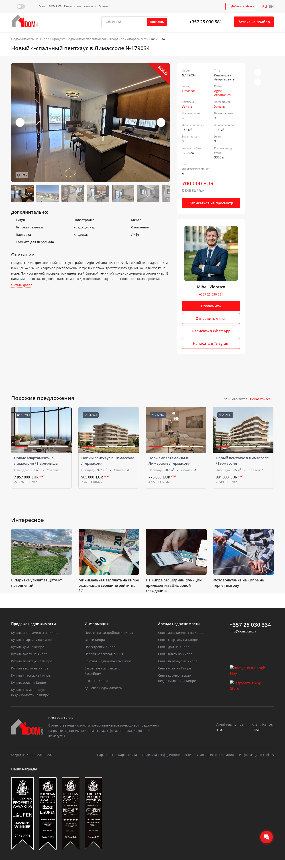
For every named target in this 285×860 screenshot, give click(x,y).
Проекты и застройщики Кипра (109, 632)
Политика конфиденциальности (166, 755)
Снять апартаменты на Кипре (181, 632)
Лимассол (99, 39)
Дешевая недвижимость (103, 688)
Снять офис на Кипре (174, 668)
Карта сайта (127, 755)
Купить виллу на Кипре (29, 654)
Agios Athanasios (222, 93)
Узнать (187, 106)
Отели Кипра (95, 640)
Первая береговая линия (104, 654)
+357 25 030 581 (205, 22)
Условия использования (215, 755)
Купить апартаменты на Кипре (35, 632)
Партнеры (105, 755)
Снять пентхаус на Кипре (177, 661)
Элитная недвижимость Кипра (108, 661)
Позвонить (211, 306)
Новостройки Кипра (100, 647)
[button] (161, 122)
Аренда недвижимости (179, 623)
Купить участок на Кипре (30, 675)
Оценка (104, 6)
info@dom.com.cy (243, 631)
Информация (97, 623)
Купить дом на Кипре (27, 647)
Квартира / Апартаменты (128, 39)
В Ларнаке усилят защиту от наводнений (36, 583)
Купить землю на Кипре (29, 668)
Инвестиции (72, 6)
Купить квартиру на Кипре (32, 640)
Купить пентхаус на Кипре (31, 661)
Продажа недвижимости (70, 39)
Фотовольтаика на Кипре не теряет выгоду (238, 583)
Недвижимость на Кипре (30, 39)
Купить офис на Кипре (28, 682)
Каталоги (90, 6)
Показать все (260, 399)
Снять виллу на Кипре (175, 654)
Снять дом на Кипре (173, 647)
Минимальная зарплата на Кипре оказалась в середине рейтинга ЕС (109, 585)
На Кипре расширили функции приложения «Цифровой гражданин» (174, 585)
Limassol (188, 91)
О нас (42, 6)
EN (271, 6)
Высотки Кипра (96, 681)
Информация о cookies (256, 755)
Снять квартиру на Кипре (178, 640)
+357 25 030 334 (250, 624)
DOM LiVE (55, 6)
